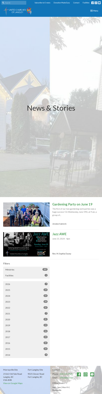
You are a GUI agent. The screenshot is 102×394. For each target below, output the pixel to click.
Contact (76, 3)
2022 (26, 307)
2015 (26, 349)
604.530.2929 (66, 374)
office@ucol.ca (66, 377)
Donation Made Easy (62, 3)
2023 (26, 301)
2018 (26, 331)
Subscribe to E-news (42, 3)
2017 (26, 337)
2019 (26, 325)
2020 (26, 319)
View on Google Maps (13, 383)
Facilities (86, 3)
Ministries (26, 269)
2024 (26, 296)
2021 (26, 313)
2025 (26, 290)
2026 (26, 284)
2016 (26, 343)
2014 (26, 355)
